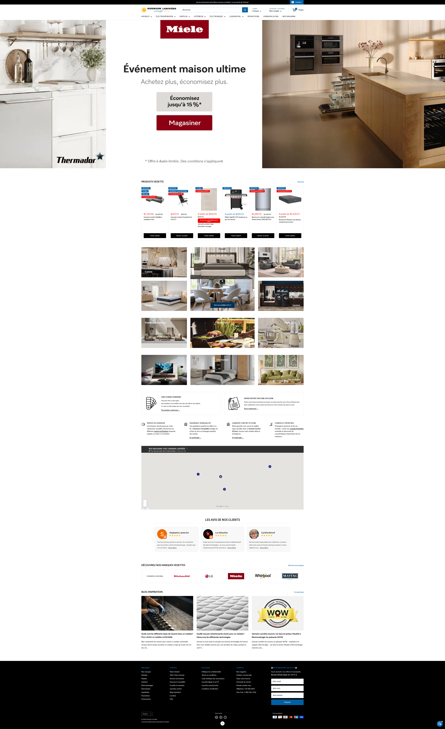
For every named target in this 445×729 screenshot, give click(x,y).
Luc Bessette (221, 532)
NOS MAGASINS (288, 16)
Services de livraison (177, 679)
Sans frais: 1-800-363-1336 (246, 692)
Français (145, 714)
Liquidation (145, 692)
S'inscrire (287, 702)
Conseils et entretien (177, 685)
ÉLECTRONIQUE (216, 16)
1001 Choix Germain (177, 675)
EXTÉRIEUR (198, 16)
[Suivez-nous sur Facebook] (216, 717)
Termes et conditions (209, 675)
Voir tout (300, 182)
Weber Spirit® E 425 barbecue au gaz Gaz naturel (236, 218)
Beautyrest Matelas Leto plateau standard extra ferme (290, 221)
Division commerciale (244, 675)
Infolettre (298, 2)
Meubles (144, 675)
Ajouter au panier (182, 235)
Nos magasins (241, 672)
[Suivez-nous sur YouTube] (225, 717)
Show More (172, 548)
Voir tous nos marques (296, 565)
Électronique (145, 689)
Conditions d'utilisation (210, 689)
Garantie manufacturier (210, 685)
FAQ (171, 699)
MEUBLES (145, 16)
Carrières (173, 696)
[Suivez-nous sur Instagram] (220, 717)
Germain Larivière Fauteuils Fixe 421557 (181, 218)
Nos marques (146, 672)
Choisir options (155, 235)
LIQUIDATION (235, 16)
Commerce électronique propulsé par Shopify (155, 722)
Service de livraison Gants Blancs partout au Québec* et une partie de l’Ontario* (222, 2)
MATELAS (183, 16)
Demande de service (243, 682)
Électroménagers (147, 685)
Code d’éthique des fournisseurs (213, 679)
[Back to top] (222, 723)
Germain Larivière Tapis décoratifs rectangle (206, 225)
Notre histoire (175, 672)
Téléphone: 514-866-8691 (245, 689)
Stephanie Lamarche (179, 532)
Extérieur (144, 682)
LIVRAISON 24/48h (270, 16)
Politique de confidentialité (211, 672)
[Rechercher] (245, 9)
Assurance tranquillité (177, 682)
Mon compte (274, 11)
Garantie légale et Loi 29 (210, 682)
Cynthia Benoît (268, 532)
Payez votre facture (243, 679)
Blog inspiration (175, 692)
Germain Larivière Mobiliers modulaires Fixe (153, 218)
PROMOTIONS (253, 16)
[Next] (304, 213)
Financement (146, 699)
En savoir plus (299, 592)
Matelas (144, 679)
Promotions (145, 696)
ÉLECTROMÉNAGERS (164, 16)
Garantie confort (176, 689)
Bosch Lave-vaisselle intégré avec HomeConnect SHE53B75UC (263, 218)
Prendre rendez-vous (243, 685)
